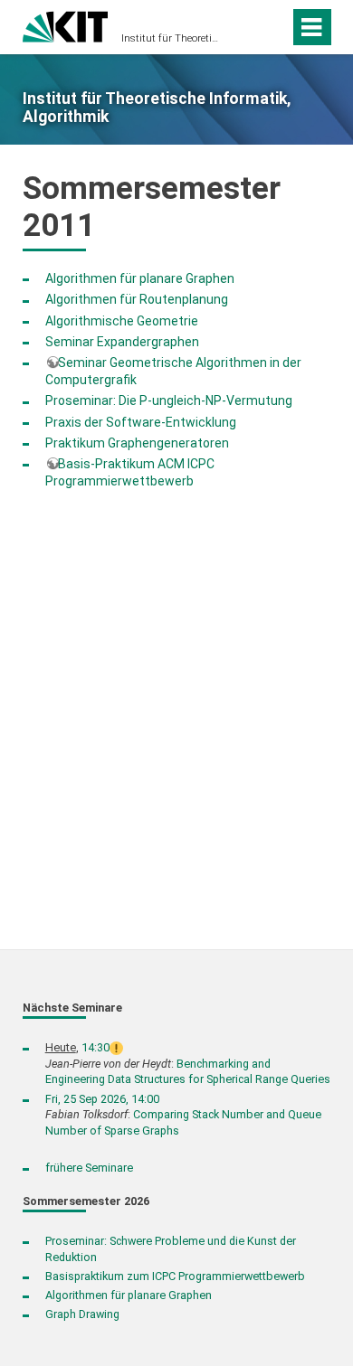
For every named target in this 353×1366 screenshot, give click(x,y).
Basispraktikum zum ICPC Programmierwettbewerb (175, 1276)
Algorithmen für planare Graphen (139, 278)
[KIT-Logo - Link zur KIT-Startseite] (66, 24)
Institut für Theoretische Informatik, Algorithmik (171, 38)
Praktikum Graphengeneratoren (137, 443)
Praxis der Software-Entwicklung (140, 422)
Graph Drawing (82, 1314)
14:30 (95, 1047)
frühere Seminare (89, 1167)
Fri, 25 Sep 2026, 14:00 (102, 1099)
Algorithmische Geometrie (121, 321)
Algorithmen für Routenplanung (136, 299)
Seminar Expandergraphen (122, 341)
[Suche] (272, 27)
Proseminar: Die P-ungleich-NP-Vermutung (168, 400)
